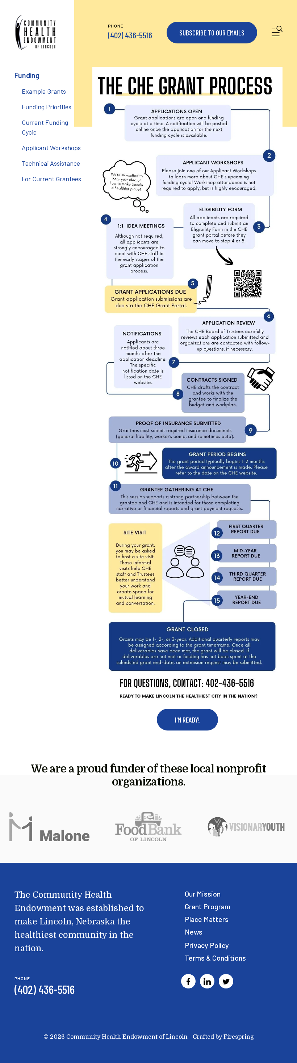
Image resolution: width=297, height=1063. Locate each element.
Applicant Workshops (51, 148)
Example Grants (44, 91)
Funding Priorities (46, 107)
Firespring (238, 1037)
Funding (26, 75)
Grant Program (207, 906)
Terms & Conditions (215, 957)
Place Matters (207, 919)
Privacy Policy (207, 945)
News (193, 931)
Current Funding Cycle (45, 127)
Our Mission (203, 893)
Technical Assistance (51, 163)
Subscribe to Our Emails (211, 32)
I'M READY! (187, 719)
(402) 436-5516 (130, 35)
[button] (277, 32)
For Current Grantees (51, 179)
